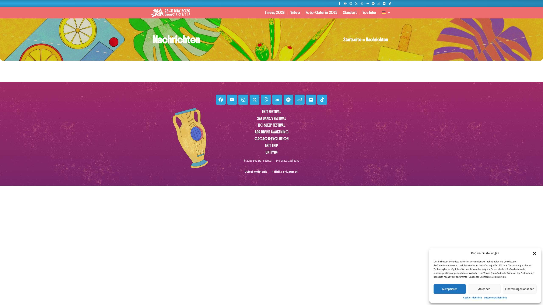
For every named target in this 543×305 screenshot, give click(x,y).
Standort (350, 12)
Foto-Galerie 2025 (321, 12)
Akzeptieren (450, 289)
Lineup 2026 (275, 12)
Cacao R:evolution (272, 138)
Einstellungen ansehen (519, 289)
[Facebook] (221, 99)
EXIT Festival (271, 111)
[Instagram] (350, 3)
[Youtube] (345, 3)
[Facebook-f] (339, 3)
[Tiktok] (390, 3)
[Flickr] (384, 3)
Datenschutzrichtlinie (495, 297)
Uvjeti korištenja (256, 171)
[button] (534, 253)
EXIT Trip (271, 145)
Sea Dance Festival (271, 118)
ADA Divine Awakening (271, 132)
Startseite (352, 39)
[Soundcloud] (367, 3)
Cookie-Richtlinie (472, 297)
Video (295, 12)
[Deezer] (378, 3)
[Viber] (362, 3)
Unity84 (271, 152)
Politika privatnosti (285, 171)
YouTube (369, 12)
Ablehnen (484, 289)
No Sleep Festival (271, 125)
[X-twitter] (356, 3)
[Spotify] (373, 3)
